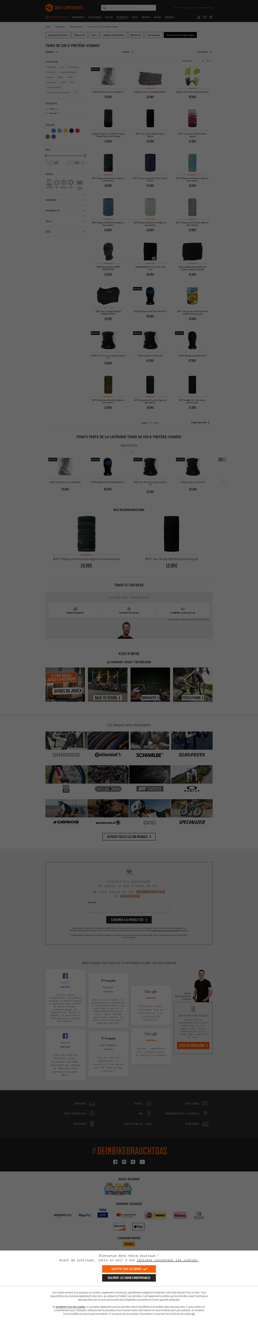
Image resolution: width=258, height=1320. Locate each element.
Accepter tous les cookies (127, 1269)
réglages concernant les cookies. (168, 1260)
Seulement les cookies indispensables (129, 1278)
